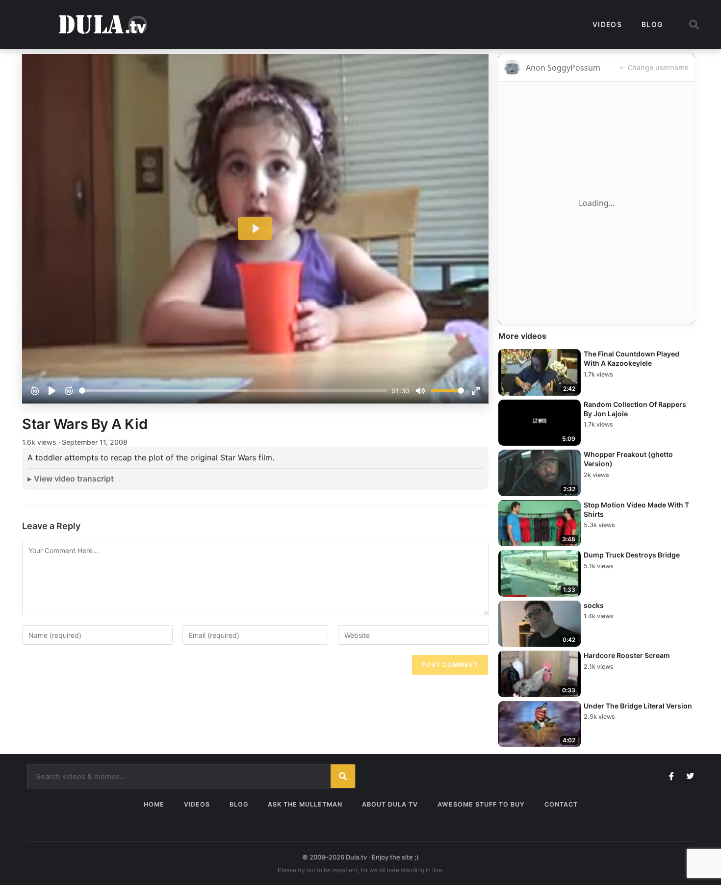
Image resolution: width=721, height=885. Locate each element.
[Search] (343, 776)
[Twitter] (690, 776)
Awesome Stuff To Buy (481, 804)
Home (154, 804)
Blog (652, 24)
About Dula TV (390, 804)
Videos (607, 24)
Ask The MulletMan (305, 804)
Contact (561, 804)
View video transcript (74, 478)
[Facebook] (671, 776)
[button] (694, 24)
